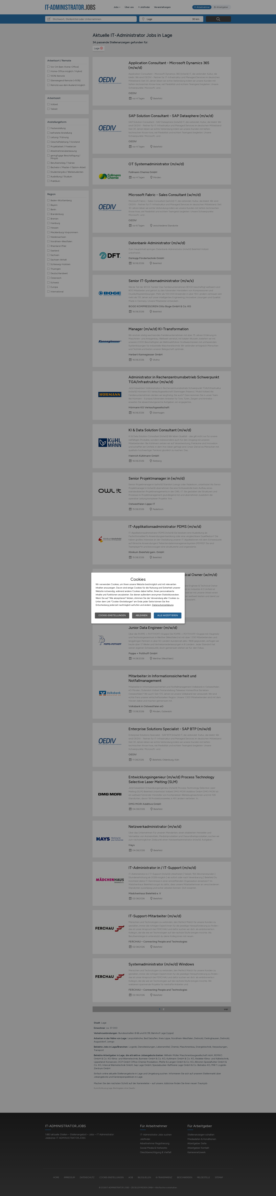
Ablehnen (141, 615)
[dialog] (138, 598)
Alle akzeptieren (167, 615)
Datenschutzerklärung (163, 605)
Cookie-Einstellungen (112, 615)
